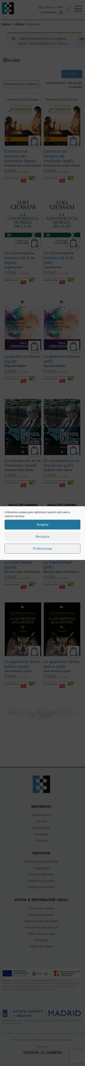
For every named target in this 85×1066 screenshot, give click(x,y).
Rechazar (43, 537)
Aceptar (43, 525)
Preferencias (42, 549)
